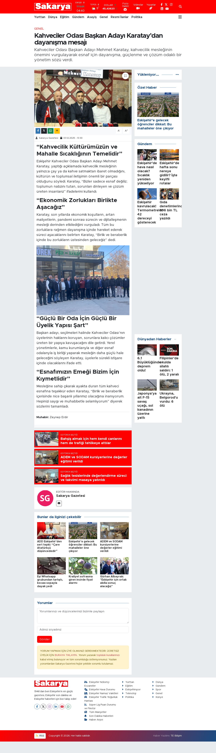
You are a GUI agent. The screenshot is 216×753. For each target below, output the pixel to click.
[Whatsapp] (68, 706)
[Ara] (180, 7)
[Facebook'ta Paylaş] (38, 131)
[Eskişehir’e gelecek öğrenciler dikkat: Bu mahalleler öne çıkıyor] (83, 530)
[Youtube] (62, 706)
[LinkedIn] (56, 706)
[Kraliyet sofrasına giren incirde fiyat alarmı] (83, 565)
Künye (159, 697)
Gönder (44, 639)
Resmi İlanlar (120, 17)
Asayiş (92, 17)
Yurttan (39, 17)
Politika (136, 17)
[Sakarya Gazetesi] (45, 497)
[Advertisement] (158, 280)
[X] (43, 706)
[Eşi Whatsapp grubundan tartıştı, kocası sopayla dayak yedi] (51, 565)
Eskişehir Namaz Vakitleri (103, 693)
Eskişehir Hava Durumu (102, 689)
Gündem (78, 17)
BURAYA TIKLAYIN (66, 655)
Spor (158, 689)
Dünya (52, 17)
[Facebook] (37, 706)
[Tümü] (177, 74)
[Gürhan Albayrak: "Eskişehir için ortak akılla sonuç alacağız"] (114, 565)
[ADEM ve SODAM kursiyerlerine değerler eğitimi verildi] (114, 530)
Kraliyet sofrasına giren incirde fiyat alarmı (81, 579)
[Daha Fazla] (57, 131)
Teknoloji (130, 693)
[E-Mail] (59, 503)
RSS (41, 735)
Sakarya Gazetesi (48, 138)
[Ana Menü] (180, 17)
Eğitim (64, 17)
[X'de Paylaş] (44, 131)
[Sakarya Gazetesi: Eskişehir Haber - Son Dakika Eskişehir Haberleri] (52, 6)
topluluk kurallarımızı (108, 655)
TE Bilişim (176, 735)
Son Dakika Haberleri (101, 716)
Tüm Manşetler (97, 712)
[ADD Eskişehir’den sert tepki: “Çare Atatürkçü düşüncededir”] (51, 530)
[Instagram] (49, 706)
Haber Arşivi (96, 719)
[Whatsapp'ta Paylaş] (50, 131)
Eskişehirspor (133, 689)
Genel (104, 17)
